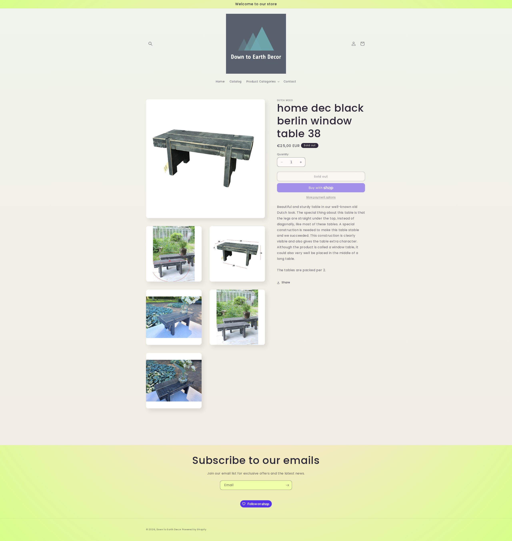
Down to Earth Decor (169, 529)
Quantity (282, 154)
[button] (150, 43)
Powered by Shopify (194, 529)
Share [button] (286, 283)
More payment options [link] (321, 197)
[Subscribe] (287, 485)
